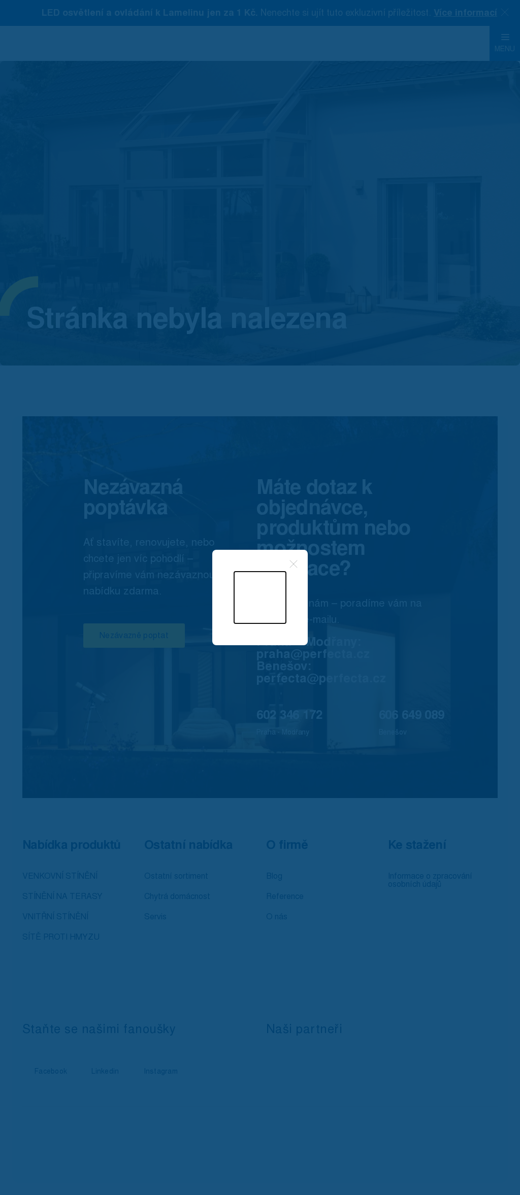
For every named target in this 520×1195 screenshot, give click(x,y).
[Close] (293, 564)
